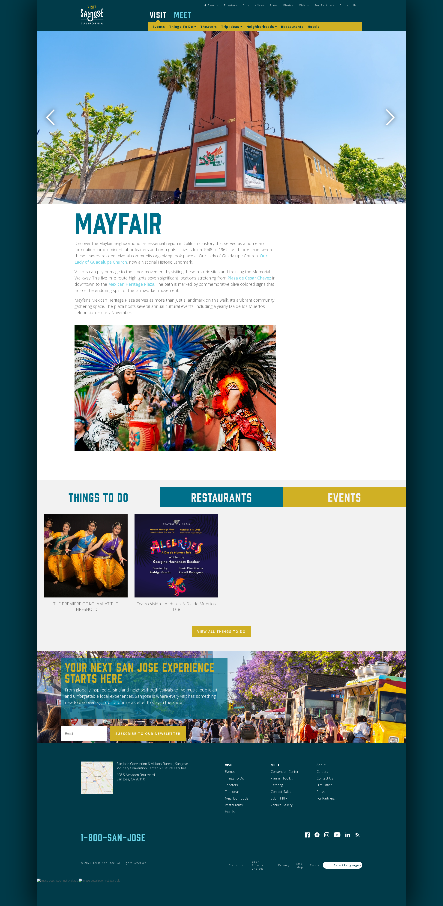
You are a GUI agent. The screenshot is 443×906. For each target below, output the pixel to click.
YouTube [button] (337, 834)
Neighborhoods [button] (260, 26)
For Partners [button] (324, 5)
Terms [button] (314, 865)
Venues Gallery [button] (281, 805)
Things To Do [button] (181, 26)
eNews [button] (259, 5)
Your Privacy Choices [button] (257, 865)
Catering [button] (277, 785)
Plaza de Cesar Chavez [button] (249, 278)
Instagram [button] (326, 834)
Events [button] (159, 26)
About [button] (321, 765)
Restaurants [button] (292, 26)
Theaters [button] (230, 5)
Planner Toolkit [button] (282, 778)
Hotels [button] (314, 26)
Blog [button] (246, 5)
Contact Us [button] (348, 5)
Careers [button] (322, 771)
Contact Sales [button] (281, 791)
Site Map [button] (299, 865)
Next (391, 117)
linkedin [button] (347, 834)
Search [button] (213, 5)
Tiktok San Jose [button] (317, 834)
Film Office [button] (324, 785)
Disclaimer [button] (236, 865)
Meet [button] (183, 14)
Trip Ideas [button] (230, 26)
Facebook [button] (307, 834)
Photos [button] (288, 5)
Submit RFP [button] (279, 798)
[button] (92, 15)
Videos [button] (304, 5)
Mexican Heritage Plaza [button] (131, 284)
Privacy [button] (284, 865)
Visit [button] (158, 14)
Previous (53, 117)
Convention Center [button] (284, 771)
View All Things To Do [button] (221, 631)
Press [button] (274, 5)
